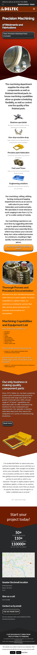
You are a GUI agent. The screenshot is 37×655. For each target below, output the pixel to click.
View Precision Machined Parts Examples (15, 35)
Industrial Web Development (15, 641)
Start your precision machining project (18, 248)
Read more (7, 423)
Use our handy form (11, 612)
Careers (32, 4)
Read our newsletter (23, 4)
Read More (24, 652)
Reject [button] (18, 652)
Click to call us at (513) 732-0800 (14, 2)
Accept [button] (12, 652)
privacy (21, 642)
